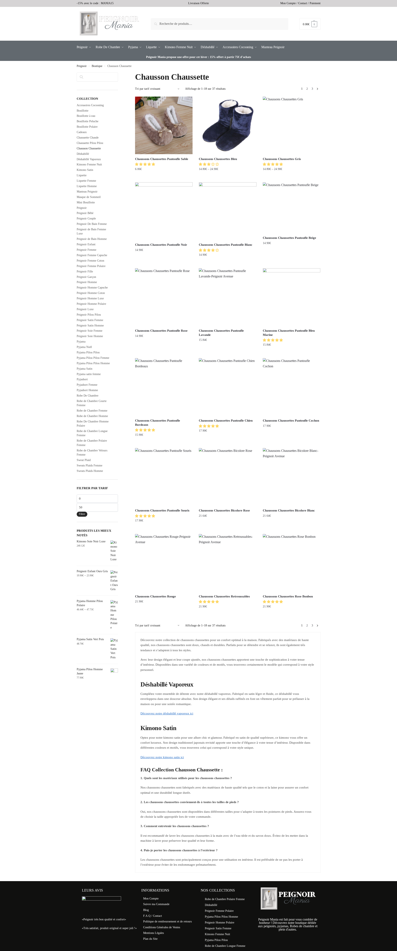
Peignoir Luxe (85, 309)
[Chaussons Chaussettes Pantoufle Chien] (227, 387)
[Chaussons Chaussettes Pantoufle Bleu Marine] (291, 297)
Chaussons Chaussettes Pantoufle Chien (226, 420)
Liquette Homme (87, 186)
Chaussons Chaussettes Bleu (218, 159)
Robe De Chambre (87, 395)
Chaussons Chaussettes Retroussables (224, 596)
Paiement (315, 3)
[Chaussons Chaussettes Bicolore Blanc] (291, 477)
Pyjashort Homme (87, 390)
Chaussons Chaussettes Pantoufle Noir (161, 244)
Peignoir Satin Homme (90, 325)
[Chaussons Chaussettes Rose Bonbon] (291, 563)
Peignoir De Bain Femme (92, 223)
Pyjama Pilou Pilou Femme (93, 357)
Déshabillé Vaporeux (89, 159)
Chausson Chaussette (89, 148)
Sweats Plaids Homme (90, 470)
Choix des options (228, 177)
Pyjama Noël (84, 347)
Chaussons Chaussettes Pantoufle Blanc (225, 244)
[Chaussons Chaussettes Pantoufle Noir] (164, 211)
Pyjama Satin (84, 368)
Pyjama (81, 341)
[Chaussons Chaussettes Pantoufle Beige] (291, 207)
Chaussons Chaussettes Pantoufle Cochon (291, 420)
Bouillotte (82, 110)
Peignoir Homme (87, 282)
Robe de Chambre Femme (92, 410)
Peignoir (82, 66)
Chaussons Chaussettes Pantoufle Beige (289, 237)
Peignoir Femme (86, 249)
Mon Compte (288, 3)
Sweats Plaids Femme (89, 465)
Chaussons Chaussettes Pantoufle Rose (161, 330)
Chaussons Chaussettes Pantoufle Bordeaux (157, 422)
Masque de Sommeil (89, 197)
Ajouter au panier (164, 177)
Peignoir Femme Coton (90, 260)
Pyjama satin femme (89, 374)
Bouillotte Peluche (87, 121)
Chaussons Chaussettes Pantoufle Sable (161, 159)
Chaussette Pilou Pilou (90, 143)
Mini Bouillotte (86, 202)
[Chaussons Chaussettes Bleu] (227, 125)
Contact (302, 3)
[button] (145, 164)
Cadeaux (82, 132)
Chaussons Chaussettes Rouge (155, 596)
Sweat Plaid (84, 460)
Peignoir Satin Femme (90, 320)
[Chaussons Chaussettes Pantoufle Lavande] (227, 297)
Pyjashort (82, 379)
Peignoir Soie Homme (90, 336)
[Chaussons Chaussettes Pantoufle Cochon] (291, 387)
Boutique (97, 66)
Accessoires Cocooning (90, 105)
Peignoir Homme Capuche (92, 287)
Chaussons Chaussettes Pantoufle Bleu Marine (289, 332)
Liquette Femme (86, 180)
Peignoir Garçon (86, 276)
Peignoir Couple (86, 218)
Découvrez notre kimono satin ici (162, 757)
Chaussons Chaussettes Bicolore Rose (224, 510)
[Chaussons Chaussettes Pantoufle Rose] (164, 297)
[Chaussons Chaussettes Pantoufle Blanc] (227, 211)
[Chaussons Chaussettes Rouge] (164, 563)
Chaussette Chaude (88, 137)
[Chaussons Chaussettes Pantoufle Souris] (164, 477)
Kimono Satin (85, 169)
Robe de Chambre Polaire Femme (225, 899)
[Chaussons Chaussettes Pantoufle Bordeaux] (164, 387)
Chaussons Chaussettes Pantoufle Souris (162, 510)
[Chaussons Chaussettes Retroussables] (227, 563)
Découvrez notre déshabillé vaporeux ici (166, 713)
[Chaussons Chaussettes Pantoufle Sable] (164, 125)
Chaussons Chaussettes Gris (282, 159)
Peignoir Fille (85, 271)
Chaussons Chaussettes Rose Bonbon (288, 596)
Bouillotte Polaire (87, 126)
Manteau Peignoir (87, 191)
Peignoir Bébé (85, 213)
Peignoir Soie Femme (89, 330)
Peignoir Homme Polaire (91, 303)
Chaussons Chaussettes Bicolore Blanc (289, 510)
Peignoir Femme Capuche (92, 255)
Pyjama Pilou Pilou (88, 352)
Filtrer (82, 514)
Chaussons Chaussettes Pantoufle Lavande (221, 332)
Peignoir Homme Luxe (90, 298)
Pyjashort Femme (87, 384)
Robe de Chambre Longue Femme (225, 945)
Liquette (81, 175)
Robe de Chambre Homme (92, 416)
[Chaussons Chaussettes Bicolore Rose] (227, 477)
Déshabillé (83, 153)
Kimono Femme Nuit (89, 164)
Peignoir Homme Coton (91, 293)
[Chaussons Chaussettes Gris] (291, 125)
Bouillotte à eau (86, 115)
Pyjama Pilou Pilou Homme (93, 363)
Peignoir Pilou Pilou (89, 314)
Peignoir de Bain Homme (92, 239)
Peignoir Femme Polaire (91, 266)
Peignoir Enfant (86, 244)
